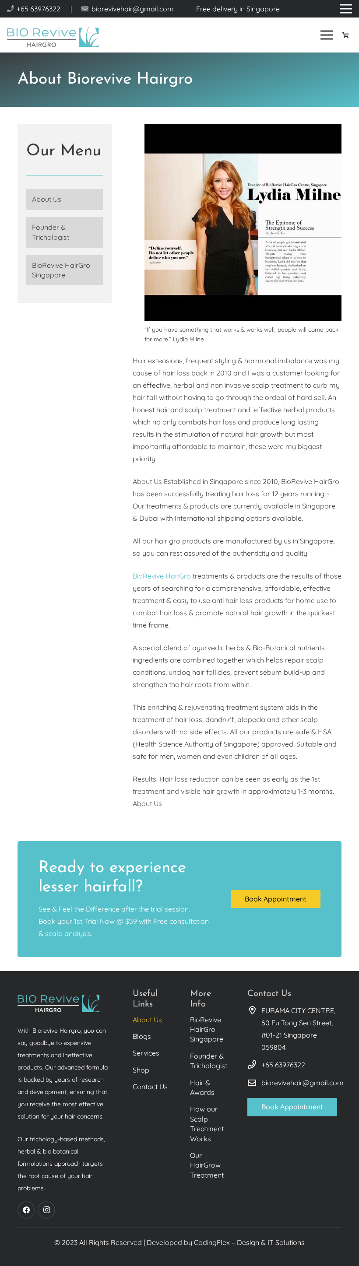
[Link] (56, 35)
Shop (141, 1070)
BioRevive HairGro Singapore (61, 270)
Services (146, 1053)
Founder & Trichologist (50, 232)
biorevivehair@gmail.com (302, 1082)
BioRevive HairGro (162, 576)
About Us (46, 199)
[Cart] (345, 35)
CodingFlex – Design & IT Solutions (249, 1242)
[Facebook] (26, 1210)
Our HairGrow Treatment (207, 1165)
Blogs (142, 1036)
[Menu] (327, 35)
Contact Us (150, 1086)
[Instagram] (46, 1210)
